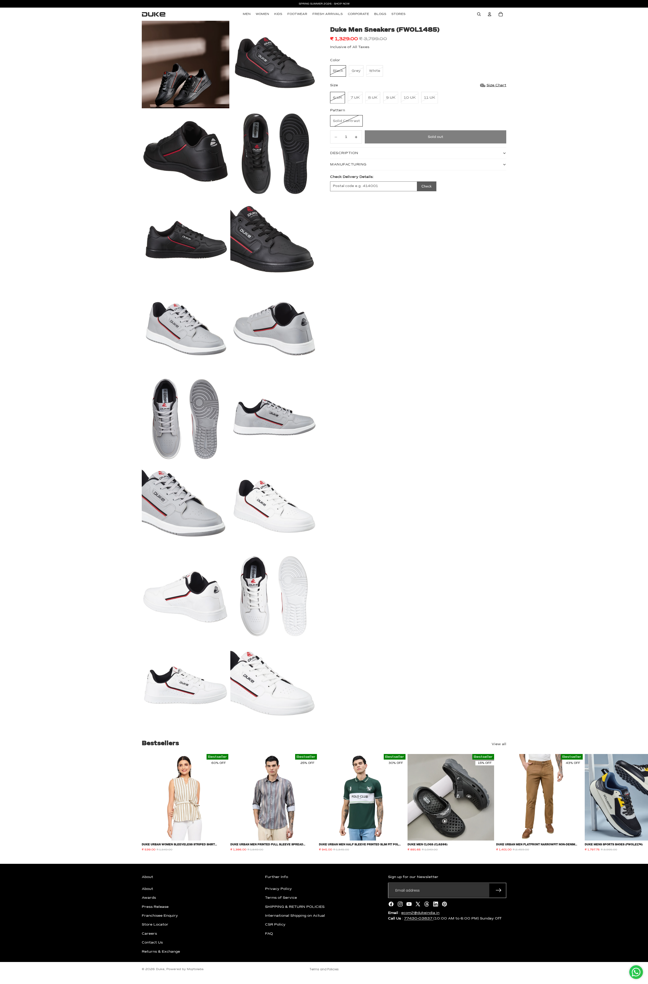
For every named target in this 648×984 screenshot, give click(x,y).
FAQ (269, 933)
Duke (160, 969)
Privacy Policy (278, 889)
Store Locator (155, 924)
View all (499, 744)
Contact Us (152, 942)
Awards (149, 897)
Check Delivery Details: (352, 177)
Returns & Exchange (161, 951)
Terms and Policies (324, 969)
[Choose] (220, 833)
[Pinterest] (444, 904)
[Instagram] (400, 904)
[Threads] (427, 904)
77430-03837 (418, 918)
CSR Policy (275, 924)
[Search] (478, 14)
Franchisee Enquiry (160, 915)
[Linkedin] (436, 904)
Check (426, 186)
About (147, 889)
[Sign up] (498, 890)
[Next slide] (500, 802)
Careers (149, 933)
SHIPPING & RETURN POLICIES (295, 906)
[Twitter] (418, 904)
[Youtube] (409, 904)
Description (344, 153)
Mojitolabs (195, 969)
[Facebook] (391, 904)
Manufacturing (348, 164)
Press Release (155, 906)
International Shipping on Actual (295, 915)
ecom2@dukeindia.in (420, 913)
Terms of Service (281, 897)
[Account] (489, 14)
